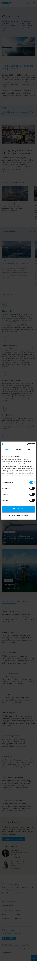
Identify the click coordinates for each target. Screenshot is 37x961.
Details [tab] (18, 449)
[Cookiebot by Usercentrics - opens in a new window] (26, 444)
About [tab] (30, 449)
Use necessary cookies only (18, 515)
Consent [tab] (6, 449)
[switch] (32, 488)
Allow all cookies (18, 509)
